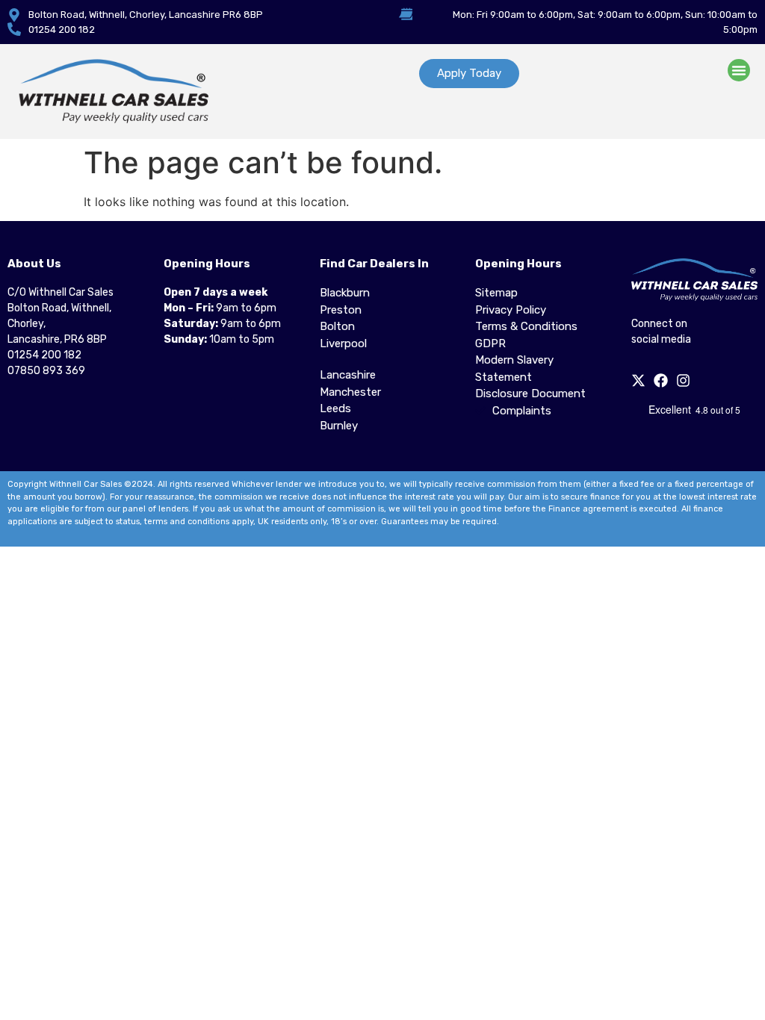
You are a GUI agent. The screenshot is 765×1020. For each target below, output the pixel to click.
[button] (739, 70)
